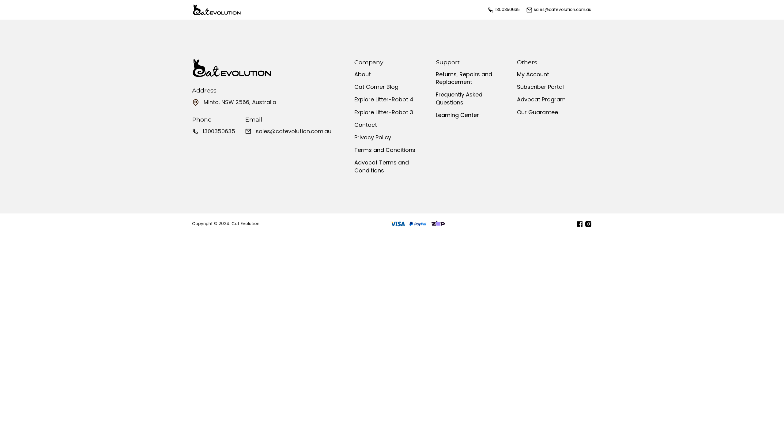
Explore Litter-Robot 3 (383, 112)
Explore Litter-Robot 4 (383, 99)
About (362, 74)
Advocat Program (541, 99)
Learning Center (457, 115)
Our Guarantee (537, 112)
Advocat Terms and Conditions (381, 166)
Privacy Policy (372, 137)
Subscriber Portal (540, 87)
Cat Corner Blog (376, 87)
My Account (533, 74)
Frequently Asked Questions (459, 98)
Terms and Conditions (384, 150)
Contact (365, 125)
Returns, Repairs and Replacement (464, 78)
